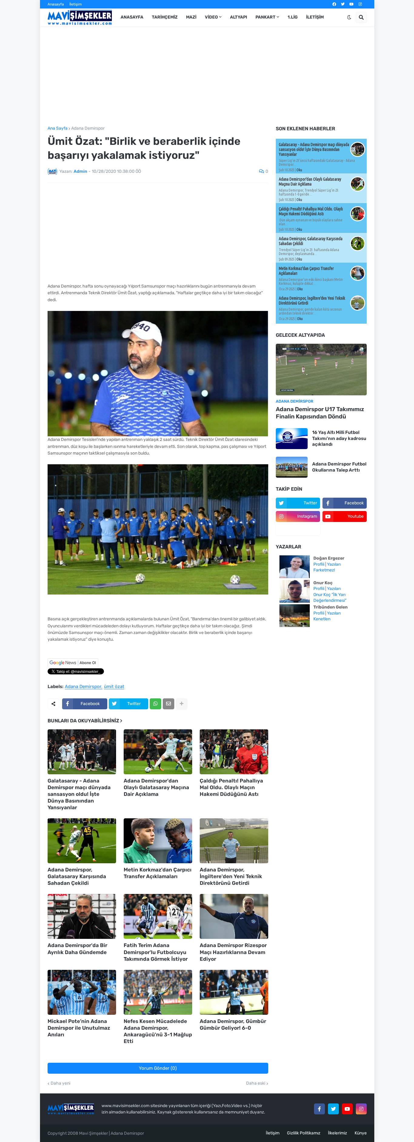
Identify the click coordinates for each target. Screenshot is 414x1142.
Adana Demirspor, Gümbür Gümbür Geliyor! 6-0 (233, 1024)
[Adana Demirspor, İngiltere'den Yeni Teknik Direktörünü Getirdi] (234, 840)
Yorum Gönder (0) (158, 1068)
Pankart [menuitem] (265, 17)
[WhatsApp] (155, 703)
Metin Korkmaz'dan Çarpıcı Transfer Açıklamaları (158, 873)
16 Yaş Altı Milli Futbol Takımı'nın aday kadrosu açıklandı (339, 438)
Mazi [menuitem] (191, 17)
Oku (299, 170)
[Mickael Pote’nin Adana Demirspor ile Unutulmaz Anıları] (82, 992)
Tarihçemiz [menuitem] (165, 17)
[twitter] (343, 4)
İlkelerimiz (337, 1133)
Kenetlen (321, 619)
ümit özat (114, 686)
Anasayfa (56, 4)
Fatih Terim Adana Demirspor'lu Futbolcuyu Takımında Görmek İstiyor (156, 952)
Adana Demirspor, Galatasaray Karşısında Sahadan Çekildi (77, 876)
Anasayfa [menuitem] (132, 17)
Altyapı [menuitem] (238, 17)
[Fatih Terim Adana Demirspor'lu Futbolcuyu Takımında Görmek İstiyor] (158, 916)
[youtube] (351, 4)
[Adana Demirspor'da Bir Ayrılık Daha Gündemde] (82, 916)
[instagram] (360, 4)
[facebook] (334, 4)
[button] (349, 17)
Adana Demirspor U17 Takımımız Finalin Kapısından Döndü (320, 413)
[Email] (168, 703)
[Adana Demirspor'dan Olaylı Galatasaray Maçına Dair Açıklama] (158, 751)
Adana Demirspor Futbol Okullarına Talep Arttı (339, 467)
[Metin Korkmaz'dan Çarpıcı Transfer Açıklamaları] (158, 840)
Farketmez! (324, 570)
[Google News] (73, 666)
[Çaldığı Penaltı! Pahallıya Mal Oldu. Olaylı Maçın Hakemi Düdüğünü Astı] (234, 751)
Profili (318, 564)
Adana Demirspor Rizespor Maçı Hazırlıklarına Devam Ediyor (233, 952)
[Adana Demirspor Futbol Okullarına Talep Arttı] (292, 467)
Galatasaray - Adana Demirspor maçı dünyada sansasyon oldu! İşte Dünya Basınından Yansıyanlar (79, 794)
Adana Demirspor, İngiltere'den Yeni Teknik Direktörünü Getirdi (231, 876)
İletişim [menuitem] (315, 17)
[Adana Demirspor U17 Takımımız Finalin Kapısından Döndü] (321, 369)
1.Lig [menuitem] (293, 17)
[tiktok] (298, 529)
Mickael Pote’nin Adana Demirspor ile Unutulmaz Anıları (79, 1028)
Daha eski (255, 1083)
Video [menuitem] (211, 17)
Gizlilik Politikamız (303, 1133)
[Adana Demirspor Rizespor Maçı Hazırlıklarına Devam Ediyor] (234, 916)
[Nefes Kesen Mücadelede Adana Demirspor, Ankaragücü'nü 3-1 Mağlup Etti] (158, 992)
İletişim (75, 4)
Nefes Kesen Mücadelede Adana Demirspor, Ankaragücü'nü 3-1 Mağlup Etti (158, 1031)
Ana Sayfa (58, 128)
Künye (361, 1133)
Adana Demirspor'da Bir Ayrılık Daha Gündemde (77, 948)
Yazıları (334, 564)
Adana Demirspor (88, 128)
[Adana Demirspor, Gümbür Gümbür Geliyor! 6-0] (234, 992)
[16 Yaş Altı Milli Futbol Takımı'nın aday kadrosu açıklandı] (292, 438)
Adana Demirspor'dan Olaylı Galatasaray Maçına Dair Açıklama (156, 787)
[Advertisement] (207, 76)
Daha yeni (60, 1083)
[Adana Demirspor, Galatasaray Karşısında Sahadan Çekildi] (82, 840)
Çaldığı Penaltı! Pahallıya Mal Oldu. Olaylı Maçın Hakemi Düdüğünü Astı (231, 787)
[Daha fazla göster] (181, 703)
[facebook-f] (319, 1108)
